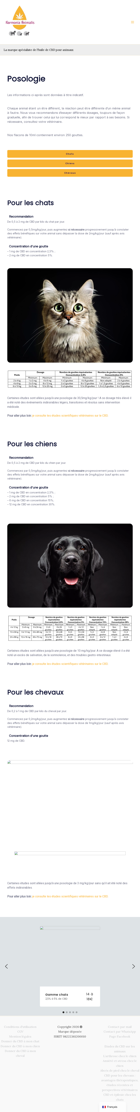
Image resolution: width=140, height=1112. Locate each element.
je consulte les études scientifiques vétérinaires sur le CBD (70, 415)
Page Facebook (119, 1036)
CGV (20, 1031)
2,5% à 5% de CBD (56, 999)
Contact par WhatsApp (120, 1031)
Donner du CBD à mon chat (20, 1041)
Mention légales (20, 1036)
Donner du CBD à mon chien (20, 1046)
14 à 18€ (89, 996)
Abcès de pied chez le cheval (119, 1070)
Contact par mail (120, 1027)
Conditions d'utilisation (20, 1027)
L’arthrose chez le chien (119, 1056)
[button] (6, 966)
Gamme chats (56, 995)
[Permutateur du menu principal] (132, 22)
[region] (70, 486)
